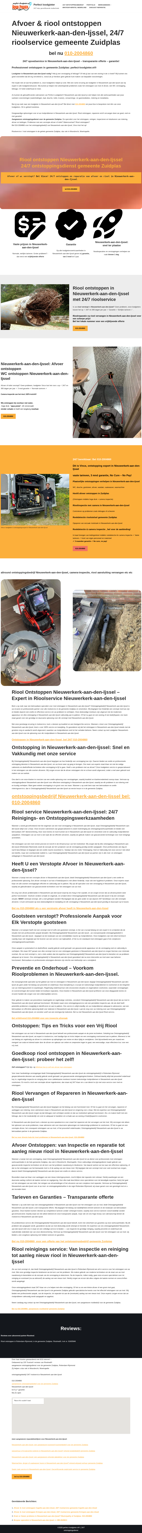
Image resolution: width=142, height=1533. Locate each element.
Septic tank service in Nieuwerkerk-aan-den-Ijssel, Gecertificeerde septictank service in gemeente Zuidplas (53, 1469)
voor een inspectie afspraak (40, 1018)
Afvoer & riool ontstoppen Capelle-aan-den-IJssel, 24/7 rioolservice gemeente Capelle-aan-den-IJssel (55, 1508)
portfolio (91, 5)
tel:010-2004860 (71, 189)
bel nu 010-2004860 (21, 1477)
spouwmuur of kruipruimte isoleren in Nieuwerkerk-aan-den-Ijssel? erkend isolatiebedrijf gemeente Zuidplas (53, 1451)
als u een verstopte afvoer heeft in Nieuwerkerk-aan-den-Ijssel (60, 908)
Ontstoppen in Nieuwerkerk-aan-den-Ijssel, (49, 739)
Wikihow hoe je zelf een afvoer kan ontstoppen (53, 1067)
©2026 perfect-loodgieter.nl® (68, 1528)
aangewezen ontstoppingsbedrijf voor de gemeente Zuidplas (35, 1384)
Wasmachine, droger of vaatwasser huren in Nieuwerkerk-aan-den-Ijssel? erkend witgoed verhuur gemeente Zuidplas (57, 1463)
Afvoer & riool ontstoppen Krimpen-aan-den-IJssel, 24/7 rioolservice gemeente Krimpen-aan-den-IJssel (56, 1512)
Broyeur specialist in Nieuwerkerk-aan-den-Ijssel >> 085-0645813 (40, 1520)
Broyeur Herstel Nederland (74, 7)
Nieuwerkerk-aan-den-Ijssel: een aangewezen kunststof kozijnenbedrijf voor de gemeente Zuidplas (50, 1445)
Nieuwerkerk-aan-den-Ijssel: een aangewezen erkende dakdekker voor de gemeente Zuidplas (48, 1457)
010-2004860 (78, 53)
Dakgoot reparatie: (97, 7)
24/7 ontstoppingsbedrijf (73, 5)
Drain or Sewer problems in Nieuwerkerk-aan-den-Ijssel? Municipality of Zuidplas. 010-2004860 (53, 1516)
